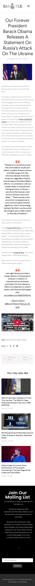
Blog (26, 59)
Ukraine (24, 340)
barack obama (11, 340)
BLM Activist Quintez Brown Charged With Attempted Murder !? (8, 359)
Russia (19, 340)
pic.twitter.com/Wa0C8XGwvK (17, 295)
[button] (28, 6)
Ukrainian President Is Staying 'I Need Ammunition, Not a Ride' (26, 359)
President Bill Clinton (14, 228)
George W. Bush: (18, 253)
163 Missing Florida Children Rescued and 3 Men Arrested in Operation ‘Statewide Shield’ (17, 435)
